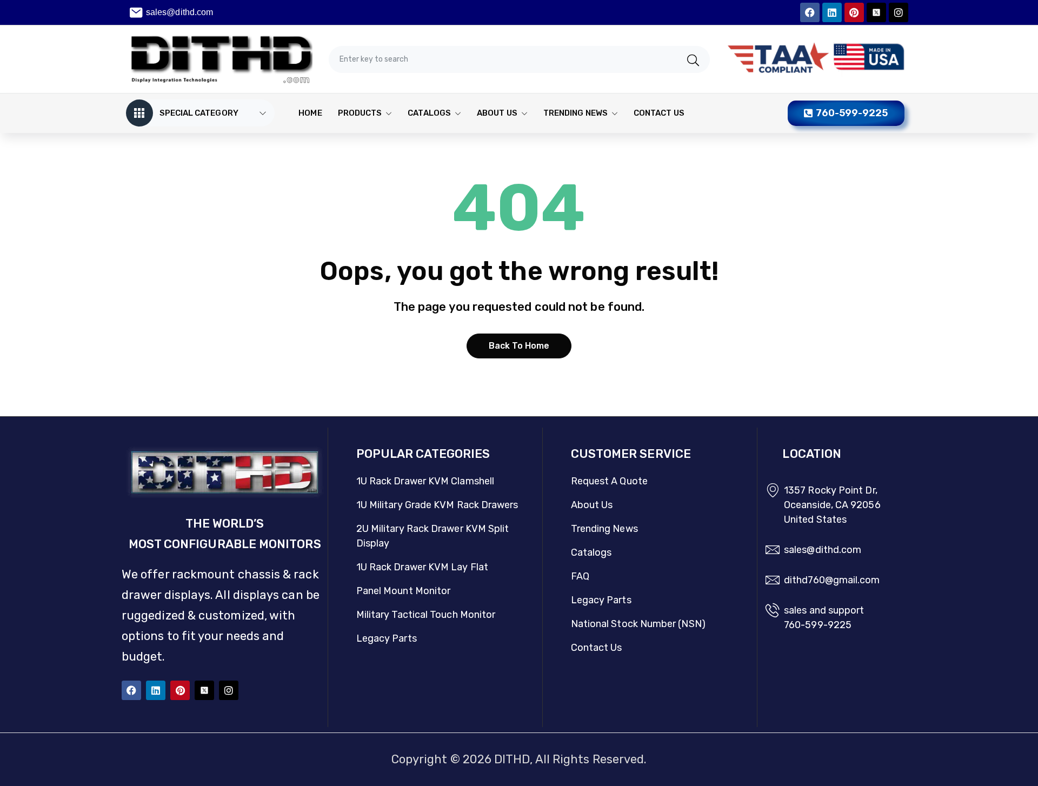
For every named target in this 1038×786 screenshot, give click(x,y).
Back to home (519, 346)
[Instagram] (898, 12)
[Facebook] (810, 12)
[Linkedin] (832, 12)
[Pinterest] (854, 12)
